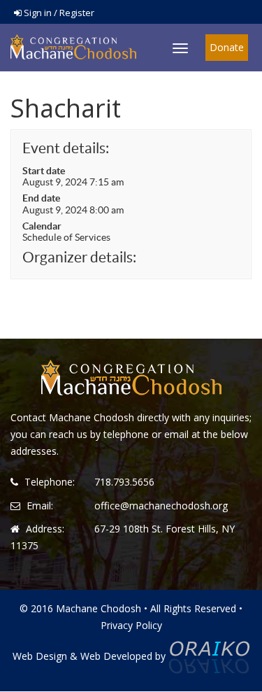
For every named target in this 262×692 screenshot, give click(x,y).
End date (41, 198)
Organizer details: (79, 257)
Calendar (41, 226)
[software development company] (208, 656)
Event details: (65, 148)
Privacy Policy (131, 625)
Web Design (40, 656)
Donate (227, 47)
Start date (43, 170)
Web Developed (116, 656)
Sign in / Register (58, 12)
